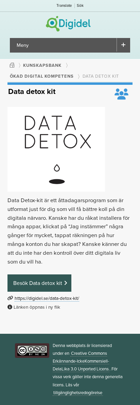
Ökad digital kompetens (42, 76)
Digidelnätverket (70, 23)
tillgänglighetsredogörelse (77, 393)
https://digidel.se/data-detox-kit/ (47, 298)
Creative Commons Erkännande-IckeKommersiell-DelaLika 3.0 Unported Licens (81, 361)
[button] (39, 284)
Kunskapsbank (42, 65)
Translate (64, 5)
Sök (80, 5)
